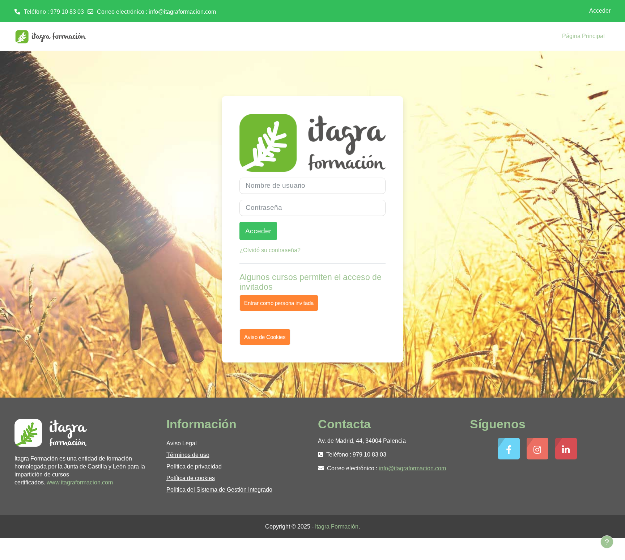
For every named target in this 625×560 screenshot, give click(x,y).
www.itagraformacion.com (80, 482)
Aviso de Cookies (265, 337)
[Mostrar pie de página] (606, 541)
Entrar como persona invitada (279, 303)
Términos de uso (187, 455)
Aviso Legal (181, 443)
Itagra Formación (336, 526)
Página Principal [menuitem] (583, 36)
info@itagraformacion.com (182, 12)
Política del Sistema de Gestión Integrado (219, 490)
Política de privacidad (194, 466)
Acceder (600, 11)
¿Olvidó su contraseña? (270, 250)
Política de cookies (190, 478)
